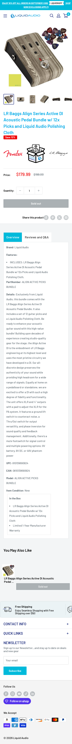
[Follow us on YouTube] (19, 693)
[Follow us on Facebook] (5, 693)
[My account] (58, 16)
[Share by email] (66, 217)
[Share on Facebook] (46, 217)
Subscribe (15, 670)
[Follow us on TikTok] (25, 693)
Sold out (36, 203)
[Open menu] (5, 15)
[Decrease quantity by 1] (20, 190)
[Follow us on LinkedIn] (32, 693)
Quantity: (8, 190)
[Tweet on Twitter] (59, 217)
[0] (65, 16)
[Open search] (52, 16)
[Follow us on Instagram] (12, 693)
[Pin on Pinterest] (52, 217)
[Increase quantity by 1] (38, 190)
